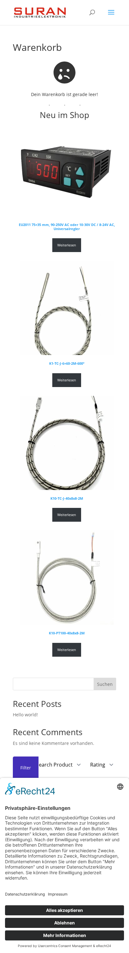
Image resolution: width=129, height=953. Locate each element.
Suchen (105, 684)
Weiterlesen (66, 245)
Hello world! (25, 715)
